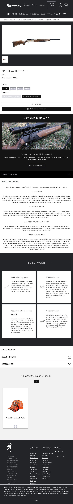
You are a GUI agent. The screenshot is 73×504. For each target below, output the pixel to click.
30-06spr (5, 89)
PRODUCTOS (12, 14)
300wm (13, 89)
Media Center (46, 476)
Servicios (45, 455)
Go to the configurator (35, 165)
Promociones (34, 478)
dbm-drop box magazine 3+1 (11, 97)
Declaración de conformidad (46, 473)
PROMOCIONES (52, 14)
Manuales (45, 469)
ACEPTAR (36, 500)
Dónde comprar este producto (38, 108)
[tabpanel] (36, 258)
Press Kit (45, 478)
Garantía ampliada (47, 453)
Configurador (37, 104)
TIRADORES (34, 14)
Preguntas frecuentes (33, 464)
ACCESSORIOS (7, 364)
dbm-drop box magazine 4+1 (31, 97)
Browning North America (35, 475)
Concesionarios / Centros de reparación (47, 465)
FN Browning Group (34, 470)
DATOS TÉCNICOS (8, 350)
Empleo (32, 467)
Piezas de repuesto (45, 459)
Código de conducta (33, 482)
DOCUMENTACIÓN (9, 357)
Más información (21, 495)
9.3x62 (27, 89)
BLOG (43, 14)
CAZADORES (23, 14)
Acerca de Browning (33, 454)
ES (66, 5)
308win (20, 89)
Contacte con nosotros (34, 459)
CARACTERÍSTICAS (9, 174)
